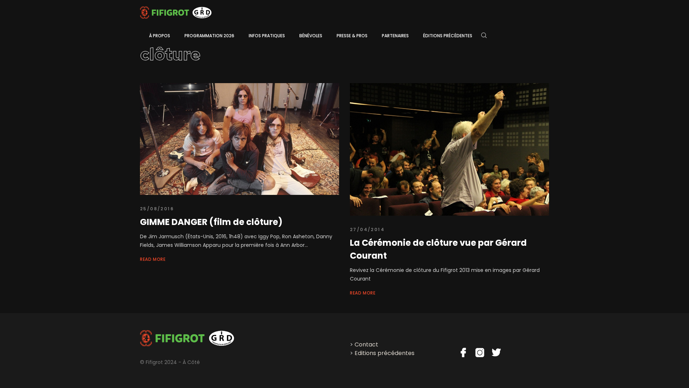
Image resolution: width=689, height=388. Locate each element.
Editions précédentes (384, 353)
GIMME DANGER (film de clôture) (211, 222)
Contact (366, 344)
